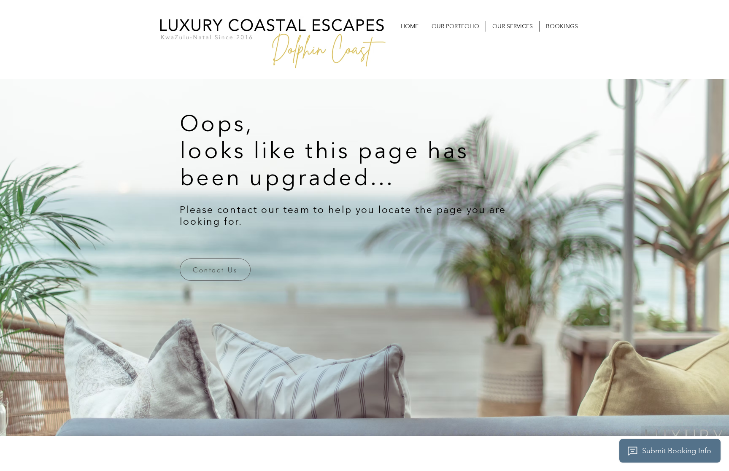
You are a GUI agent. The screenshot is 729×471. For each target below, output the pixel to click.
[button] (455, 26)
